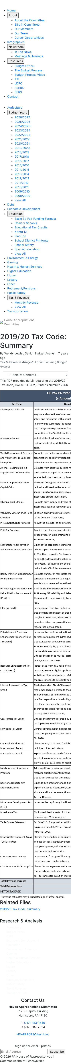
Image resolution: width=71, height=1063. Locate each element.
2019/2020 (22, 148)
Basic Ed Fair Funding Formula (35, 218)
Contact (12, 96)
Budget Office (24, 66)
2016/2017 (22, 161)
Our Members (24, 29)
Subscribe (57, 1051)
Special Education (27, 249)
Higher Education (19, 271)
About (13, 15)
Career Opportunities (29, 37)
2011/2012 (22, 182)
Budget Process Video (30, 74)
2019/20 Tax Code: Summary (20, 909)
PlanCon (20, 236)
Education (16, 214)
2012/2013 (22, 178)
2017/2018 (22, 156)
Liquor (11, 275)
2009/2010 (22, 191)
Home (11, 10)
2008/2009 (22, 196)
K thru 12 (21, 232)
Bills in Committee (27, 24)
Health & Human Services (24, 266)
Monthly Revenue (26, 302)
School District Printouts (31, 240)
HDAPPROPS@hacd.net (33, 1034)
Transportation (17, 311)
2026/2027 (22, 117)
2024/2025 (22, 126)
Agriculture (14, 107)
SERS (18, 92)
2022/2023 (22, 135)
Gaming (12, 262)
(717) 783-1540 (34, 1023)
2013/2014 (22, 174)
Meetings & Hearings (29, 56)
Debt (10, 204)
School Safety (24, 245)
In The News (23, 52)
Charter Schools (26, 223)
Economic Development (23, 209)
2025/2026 (22, 121)
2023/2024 (22, 130)
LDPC (18, 83)
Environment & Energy (22, 258)
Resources (16, 61)
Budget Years (18, 112)
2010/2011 (22, 187)
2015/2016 (22, 165)
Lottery (12, 279)
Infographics (15, 42)
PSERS (19, 88)
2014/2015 (22, 169)
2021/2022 (22, 139)
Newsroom (16, 47)
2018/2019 (22, 152)
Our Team (21, 33)
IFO (17, 79)
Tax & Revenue (19, 297)
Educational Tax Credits (31, 227)
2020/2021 (22, 143)
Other (11, 284)
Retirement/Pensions (21, 288)
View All (20, 200)
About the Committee (29, 20)
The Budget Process (28, 70)
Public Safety (16, 293)
